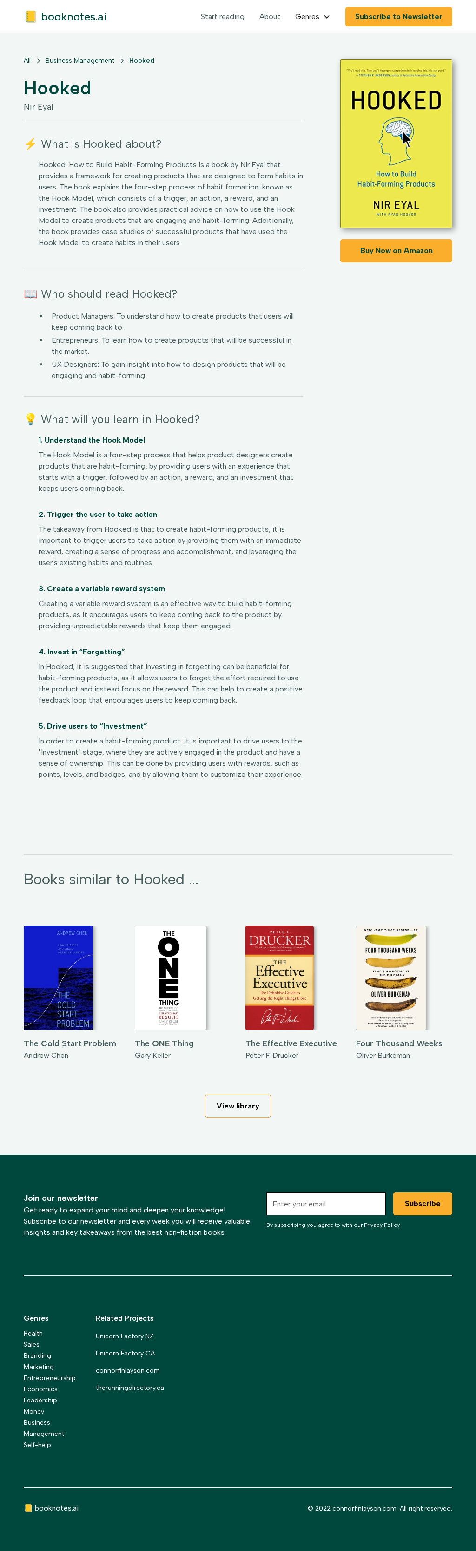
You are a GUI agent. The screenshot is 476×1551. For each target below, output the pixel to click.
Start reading (223, 16)
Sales (32, 1345)
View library (238, 1105)
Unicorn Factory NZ (124, 1336)
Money (34, 1411)
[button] (313, 16)
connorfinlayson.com (128, 1371)
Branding (37, 1356)
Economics (41, 1389)
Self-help (37, 1445)
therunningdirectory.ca (130, 1388)
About (269, 16)
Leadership (40, 1400)
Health (33, 1333)
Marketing (39, 1367)
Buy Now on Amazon (396, 250)
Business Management (44, 1428)
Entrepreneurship (50, 1378)
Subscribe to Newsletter (399, 16)
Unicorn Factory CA (125, 1353)
